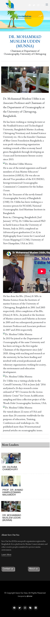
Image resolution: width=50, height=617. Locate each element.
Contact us (8, 568)
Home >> (21, 16)
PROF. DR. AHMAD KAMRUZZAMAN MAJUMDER (12, 492)
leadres (27, 16)
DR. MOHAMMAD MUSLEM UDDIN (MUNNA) (11, 518)
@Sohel (29, 596)
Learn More (6, 554)
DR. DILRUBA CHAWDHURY (10, 468)
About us (33, 568)
